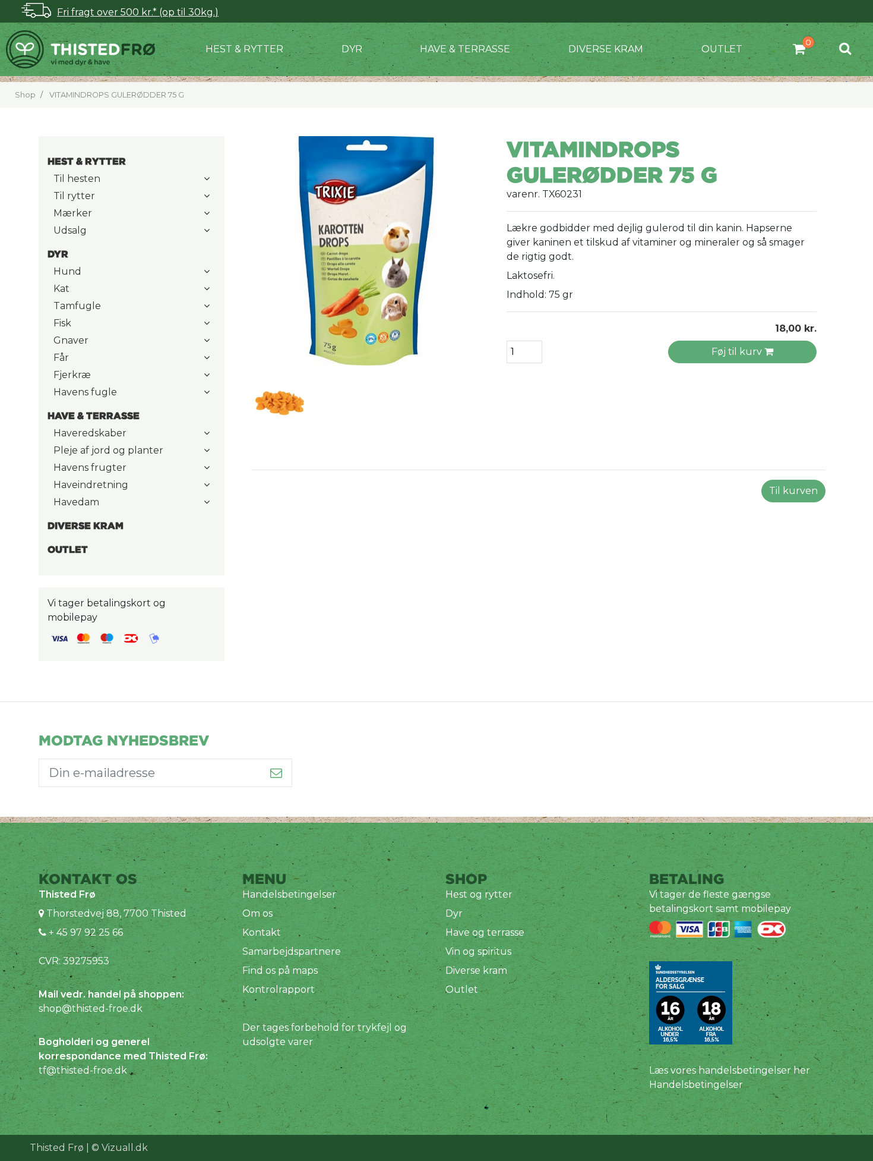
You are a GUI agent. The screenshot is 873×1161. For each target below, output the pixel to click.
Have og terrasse (484, 932)
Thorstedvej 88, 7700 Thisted (116, 913)
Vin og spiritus (478, 951)
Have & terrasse (465, 49)
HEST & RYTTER (244, 49)
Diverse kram (605, 49)
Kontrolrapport (278, 989)
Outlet (721, 49)
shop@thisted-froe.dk (91, 1008)
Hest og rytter (479, 894)
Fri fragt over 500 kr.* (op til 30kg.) (138, 12)
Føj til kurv (737, 351)
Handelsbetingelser (289, 894)
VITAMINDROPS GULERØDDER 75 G (116, 94)
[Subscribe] (276, 773)
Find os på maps (280, 970)
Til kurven (793, 490)
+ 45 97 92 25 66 (84, 932)
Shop (25, 94)
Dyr (351, 49)
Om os (257, 913)
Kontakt (261, 932)
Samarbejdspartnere (291, 951)
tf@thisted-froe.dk (83, 1070)
